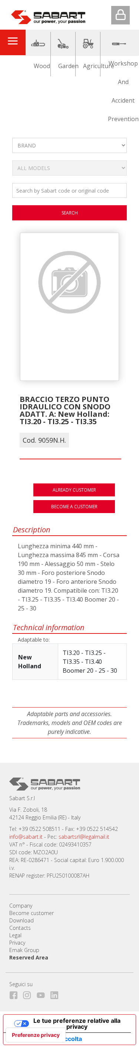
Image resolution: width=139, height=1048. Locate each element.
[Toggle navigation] (12, 42)
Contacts (20, 927)
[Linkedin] (56, 993)
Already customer (74, 490)
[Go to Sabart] (48, 15)
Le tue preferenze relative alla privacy (76, 1023)
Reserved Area (28, 957)
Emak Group (24, 950)
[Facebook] (15, 993)
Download (21, 920)
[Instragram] (29, 993)
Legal (15, 935)
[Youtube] (43, 993)
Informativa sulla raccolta (45, 1038)
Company (20, 905)
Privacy (17, 942)
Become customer (31, 912)
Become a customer (74, 506)
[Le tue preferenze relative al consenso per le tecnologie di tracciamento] (36, 1035)
